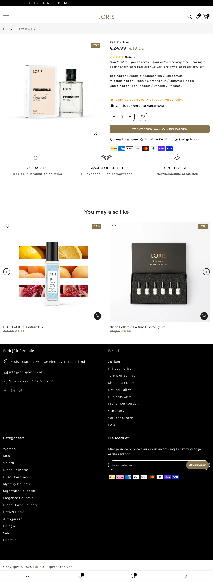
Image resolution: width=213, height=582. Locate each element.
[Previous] (6, 271)
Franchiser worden (123, 404)
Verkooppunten (120, 418)
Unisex (8, 463)
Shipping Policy (121, 383)
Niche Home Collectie (21, 505)
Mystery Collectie (17, 484)
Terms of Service (122, 375)
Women (9, 449)
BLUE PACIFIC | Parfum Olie (23, 327)
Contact (9, 540)
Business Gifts (120, 397)
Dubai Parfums (15, 477)
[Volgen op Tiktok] (21, 390)
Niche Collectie (15, 470)
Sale (6, 533)
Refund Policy (119, 390)
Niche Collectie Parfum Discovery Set (138, 327)
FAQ (111, 425)
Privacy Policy (120, 368)
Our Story (116, 411)
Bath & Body (13, 512)
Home (7, 29)
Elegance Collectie (18, 498)
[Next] (206, 271)
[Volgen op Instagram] (13, 390)
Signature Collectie (19, 491)
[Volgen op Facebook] (5, 390)
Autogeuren (13, 519)
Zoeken (114, 362)
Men (6, 456)
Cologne (10, 526)
